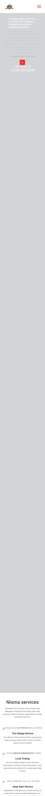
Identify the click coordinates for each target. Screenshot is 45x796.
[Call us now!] (22, 62)
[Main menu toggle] (39, 6)
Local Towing (22, 758)
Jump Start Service (22, 786)
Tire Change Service (22, 733)
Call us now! (22, 66)
